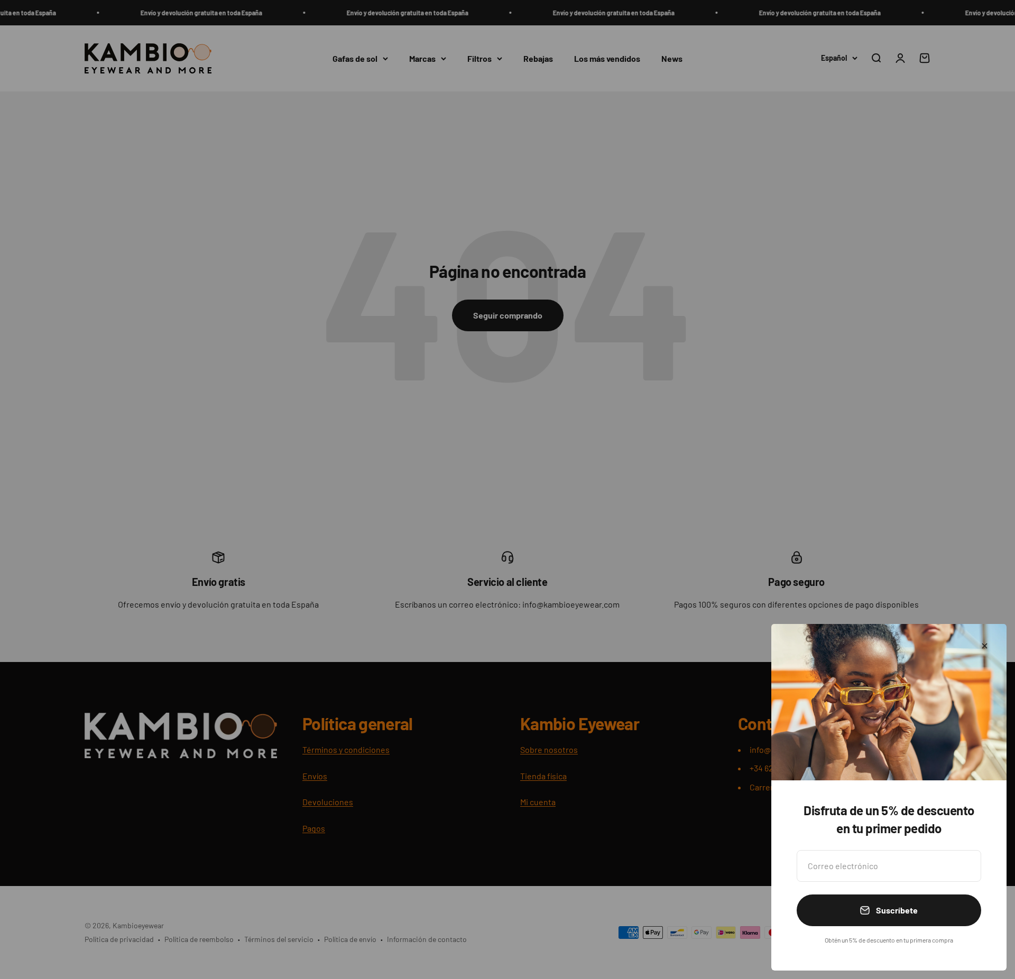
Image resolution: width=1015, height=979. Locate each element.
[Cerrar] (985, 646)
